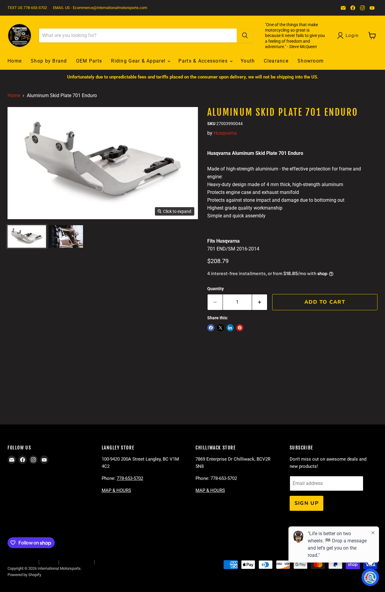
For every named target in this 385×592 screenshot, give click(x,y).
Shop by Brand (49, 61)
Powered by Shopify (24, 574)
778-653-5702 (130, 478)
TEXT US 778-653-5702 (27, 8)
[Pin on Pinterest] (239, 327)
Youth (248, 61)
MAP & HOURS (116, 490)
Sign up (306, 503)
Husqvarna (225, 133)
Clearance (276, 61)
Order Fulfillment (21, 562)
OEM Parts (89, 61)
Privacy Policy (109, 562)
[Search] (245, 35)
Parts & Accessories (203, 61)
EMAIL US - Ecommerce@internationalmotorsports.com (100, 8)
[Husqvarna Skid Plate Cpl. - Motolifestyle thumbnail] (27, 236)
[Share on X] (220, 327)
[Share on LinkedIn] (230, 327)
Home (15, 61)
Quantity (215, 288)
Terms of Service (76, 562)
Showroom (310, 61)
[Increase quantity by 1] (259, 302)
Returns (48, 562)
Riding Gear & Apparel (139, 61)
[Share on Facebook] (210, 327)
